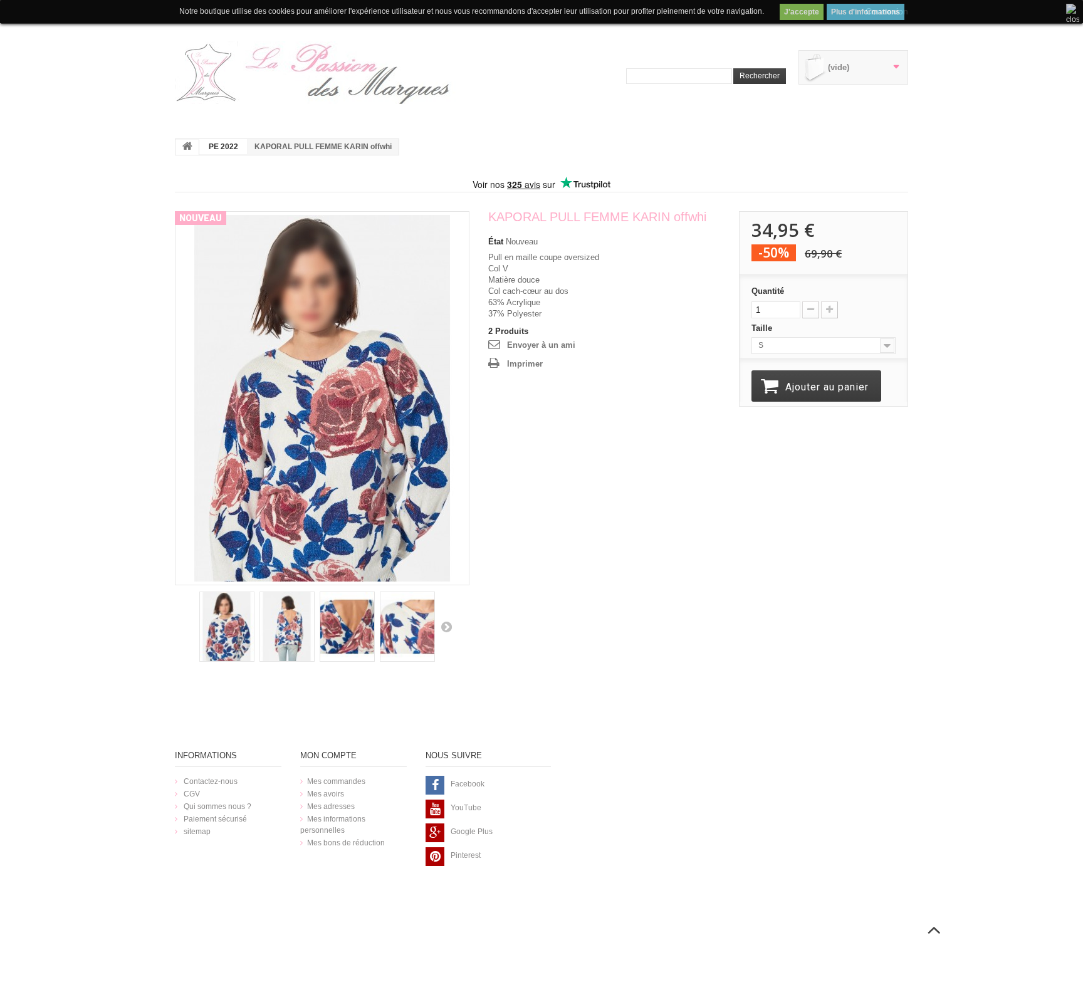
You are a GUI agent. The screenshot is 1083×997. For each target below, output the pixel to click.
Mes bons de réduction (346, 842)
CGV (191, 794)
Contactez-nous (210, 781)
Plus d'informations (865, 12)
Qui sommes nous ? (216, 806)
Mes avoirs (325, 794)
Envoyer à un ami (541, 345)
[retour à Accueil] (187, 147)
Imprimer (525, 363)
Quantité (767, 291)
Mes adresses (331, 806)
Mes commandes (336, 781)
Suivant (446, 626)
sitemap (196, 831)
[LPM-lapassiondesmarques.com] (316, 72)
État (495, 241)
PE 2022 (223, 146)
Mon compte (328, 755)
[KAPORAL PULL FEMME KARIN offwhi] (322, 397)
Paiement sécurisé (214, 819)
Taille (763, 328)
